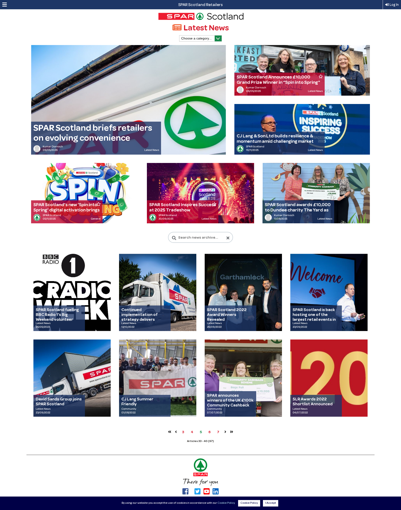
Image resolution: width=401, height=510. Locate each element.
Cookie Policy (226, 503)
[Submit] (174, 238)
